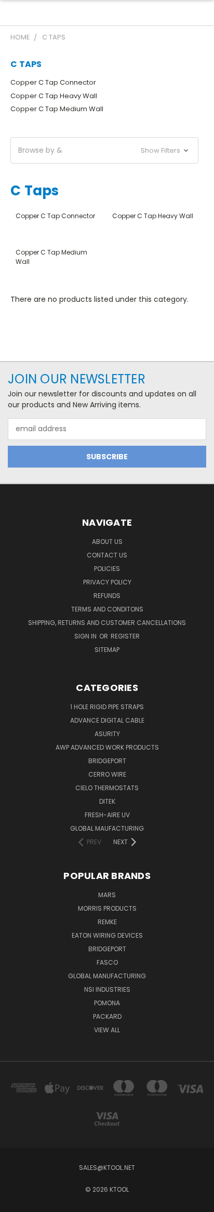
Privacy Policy (107, 582)
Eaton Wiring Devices (107, 935)
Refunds (107, 595)
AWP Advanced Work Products (107, 747)
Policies (107, 568)
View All (107, 1029)
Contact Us (107, 555)
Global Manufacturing (107, 975)
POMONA (107, 1002)
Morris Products (107, 908)
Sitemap (107, 649)
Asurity (107, 733)
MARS (107, 894)
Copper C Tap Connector (53, 82)
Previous (16, 1201)
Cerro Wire (107, 774)
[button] (104, 150)
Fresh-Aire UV (107, 814)
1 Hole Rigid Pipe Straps (107, 706)
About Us (107, 541)
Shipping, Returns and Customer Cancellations (107, 622)
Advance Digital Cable (107, 720)
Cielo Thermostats (107, 787)
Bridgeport (107, 760)
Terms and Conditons (107, 609)
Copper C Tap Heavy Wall (53, 96)
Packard (107, 1016)
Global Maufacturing (107, 828)
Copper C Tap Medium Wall (56, 109)
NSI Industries (107, 989)
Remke (107, 921)
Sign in (86, 636)
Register (125, 636)
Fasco (107, 962)
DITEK (107, 801)
